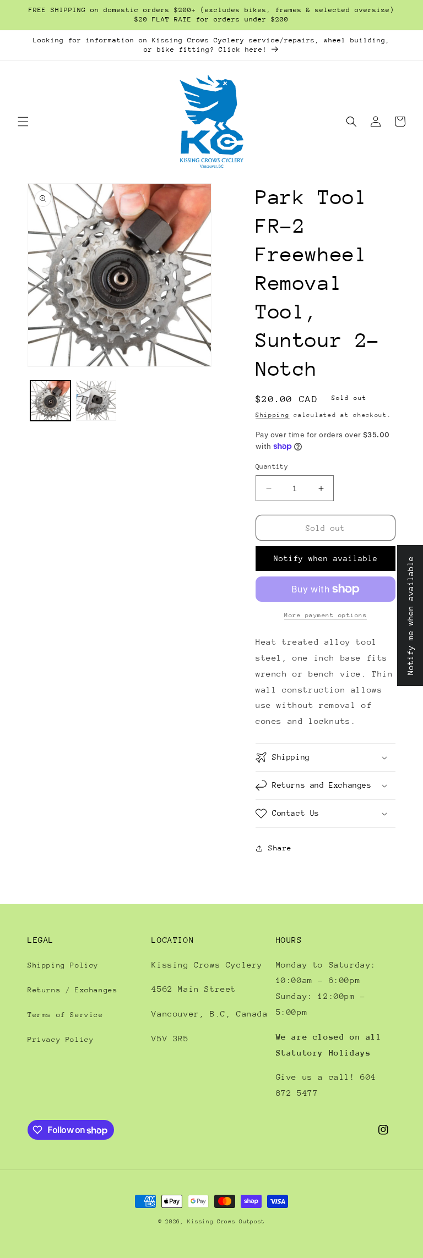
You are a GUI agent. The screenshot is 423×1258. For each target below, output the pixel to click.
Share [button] (280, 848)
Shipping (273, 415)
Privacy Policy (61, 1039)
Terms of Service (66, 1014)
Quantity (272, 466)
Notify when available (326, 558)
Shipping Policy (63, 965)
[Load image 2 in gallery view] (96, 401)
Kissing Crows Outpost (226, 1221)
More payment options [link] (325, 615)
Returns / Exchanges (72, 990)
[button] (23, 121)
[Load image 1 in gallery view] (50, 401)
